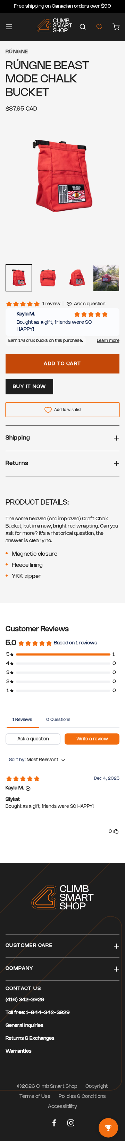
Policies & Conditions (82, 1096)
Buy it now (29, 387)
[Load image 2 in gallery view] (48, 277)
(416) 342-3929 (25, 1000)
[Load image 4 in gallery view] (106, 277)
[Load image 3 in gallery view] (77, 277)
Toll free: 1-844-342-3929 (38, 1013)
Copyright (96, 1086)
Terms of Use (34, 1096)
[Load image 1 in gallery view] (19, 277)
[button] (82, 26)
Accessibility (62, 1106)
